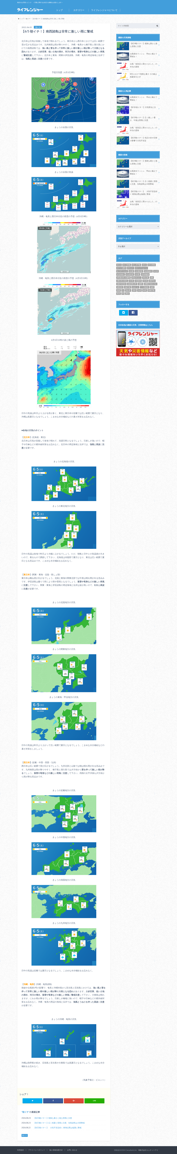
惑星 (118, 290)
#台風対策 (139, 271)
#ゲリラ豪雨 (121, 268)
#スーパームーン (141, 268)
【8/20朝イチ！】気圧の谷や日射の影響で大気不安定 (143, 139)
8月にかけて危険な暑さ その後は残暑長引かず (143, 75)
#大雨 (137, 274)
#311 (144, 265)
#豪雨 (141, 284)
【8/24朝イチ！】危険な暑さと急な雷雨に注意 (53, 1118)
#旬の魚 (145, 278)
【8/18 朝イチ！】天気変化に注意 (143, 108)
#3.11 (119, 265)
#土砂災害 (129, 274)
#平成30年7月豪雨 (123, 278)
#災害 (145, 281)
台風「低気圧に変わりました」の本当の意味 (143, 65)
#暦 (152, 278)
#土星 (156, 271)
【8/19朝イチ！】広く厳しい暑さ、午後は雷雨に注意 (142, 118)
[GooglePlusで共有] (74, 1100)
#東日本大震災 (122, 281)
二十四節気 (144, 287)
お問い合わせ (72, 1150)
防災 (118, 293)
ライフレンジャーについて (104, 10)
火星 (139, 290)
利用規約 (20, 1150)
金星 (144, 290)
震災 (127, 293)
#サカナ (130, 268)
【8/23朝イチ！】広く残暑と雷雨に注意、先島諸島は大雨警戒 (59, 1123)
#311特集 (151, 265)
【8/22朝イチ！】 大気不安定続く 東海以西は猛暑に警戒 (57, 1127)
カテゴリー (78, 10)
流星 (134, 290)
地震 (152, 287)
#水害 (131, 281)
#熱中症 (152, 281)
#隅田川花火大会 (151, 284)
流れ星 (128, 290)
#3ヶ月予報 (136, 265)
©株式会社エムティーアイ (148, 1150)
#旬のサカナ (136, 278)
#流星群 (138, 281)
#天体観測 (145, 274)
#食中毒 (127, 287)
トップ (59, 10)
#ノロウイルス (122, 271)
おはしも (135, 287)
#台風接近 (148, 271)
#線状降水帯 (132, 284)
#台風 (131, 271)
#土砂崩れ (120, 274)
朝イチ (25, 1112)
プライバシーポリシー (36, 1150)
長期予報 (151, 290)
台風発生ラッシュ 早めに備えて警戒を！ (143, 55)
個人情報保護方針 (56, 1150)
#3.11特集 (126, 265)
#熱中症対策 (121, 284)
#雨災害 (120, 287)
